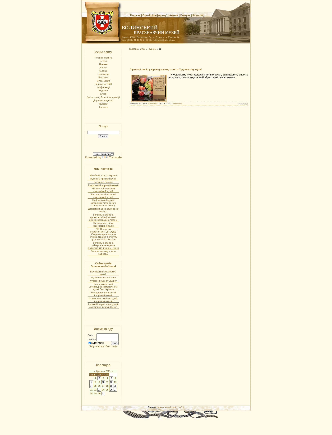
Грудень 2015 (103, 371)
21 (91, 389)
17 (103, 386)
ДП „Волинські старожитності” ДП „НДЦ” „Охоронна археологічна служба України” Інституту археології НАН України (103, 234)
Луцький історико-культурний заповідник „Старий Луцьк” (103, 305)
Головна (135, 15)
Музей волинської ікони (103, 277)
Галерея (185, 15)
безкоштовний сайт (167, 407)
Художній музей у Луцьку (103, 281)
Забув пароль (96, 346)
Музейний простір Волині (103, 178)
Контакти (198, 15)
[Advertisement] (159, 59)
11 (107, 382)
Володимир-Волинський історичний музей (103, 294)
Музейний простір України (103, 175)
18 (107, 386)
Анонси (173, 15)
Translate (115, 157)
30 (99, 393)
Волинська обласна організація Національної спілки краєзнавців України (103, 217)
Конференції (159, 15)
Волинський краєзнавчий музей (103, 273)
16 (99, 386)
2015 (142, 49)
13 (115, 382)
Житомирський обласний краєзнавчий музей (103, 195)
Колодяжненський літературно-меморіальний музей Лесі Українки (103, 287)
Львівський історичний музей (103, 185)
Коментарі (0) (177, 103)
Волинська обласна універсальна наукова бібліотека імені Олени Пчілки (103, 245)
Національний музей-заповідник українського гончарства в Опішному (103, 203)
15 (95, 386)
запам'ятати (97, 343)
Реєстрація (111, 346)
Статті (146, 15)
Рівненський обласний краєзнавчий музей (103, 189)
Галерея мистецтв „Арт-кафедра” (103, 252)
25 (107, 389)
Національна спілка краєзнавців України (103, 224)
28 (91, 393)
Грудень (152, 49)
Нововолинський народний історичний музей (103, 299)
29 (95, 393)
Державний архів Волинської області (103, 210)
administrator (153, 103)
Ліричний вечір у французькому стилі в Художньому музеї (166, 69)
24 (103, 389)
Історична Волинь (103, 182)
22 (95, 389)
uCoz (181, 407)
